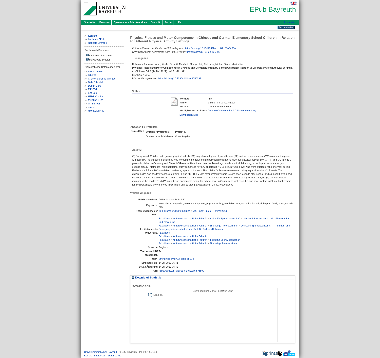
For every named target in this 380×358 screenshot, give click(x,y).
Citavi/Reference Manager (102, 78)
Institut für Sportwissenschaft (225, 218)
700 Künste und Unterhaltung (174, 211)
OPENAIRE (94, 103)
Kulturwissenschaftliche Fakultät (190, 218)
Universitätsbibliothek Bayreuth (101, 352)
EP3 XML (93, 89)
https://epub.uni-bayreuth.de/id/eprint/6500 (181, 270)
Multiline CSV (95, 100)
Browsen (104, 22)
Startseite (89, 22)
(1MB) (189, 115)
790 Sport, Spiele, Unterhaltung (210, 211)
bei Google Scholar (99, 59)
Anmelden (289, 22)
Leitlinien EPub (96, 39)
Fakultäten (164, 218)
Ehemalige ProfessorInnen (224, 225)
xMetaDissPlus (96, 110)
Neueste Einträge (97, 43)
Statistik (155, 22)
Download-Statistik (147, 277)
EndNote (93, 93)
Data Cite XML (96, 82)
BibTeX (92, 75)
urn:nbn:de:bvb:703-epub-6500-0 (204, 52)
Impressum (100, 355)
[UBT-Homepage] (105, 16)
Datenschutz (115, 355)
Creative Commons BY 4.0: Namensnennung (232, 110)
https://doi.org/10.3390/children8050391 (179, 78)
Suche (168, 22)
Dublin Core (94, 85)
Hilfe (178, 22)
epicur (91, 107)
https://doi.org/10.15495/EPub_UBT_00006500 (210, 48)
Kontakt (88, 355)
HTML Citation (96, 96)
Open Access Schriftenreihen (130, 22)
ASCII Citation (95, 71)
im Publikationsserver (100, 55)
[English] (293, 3)
